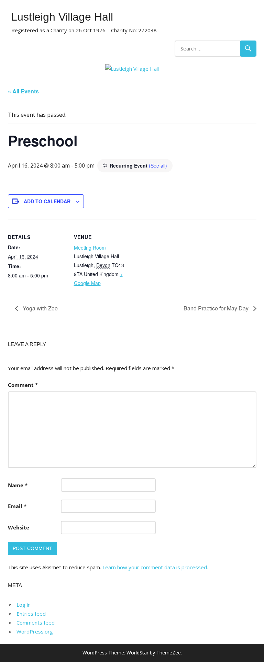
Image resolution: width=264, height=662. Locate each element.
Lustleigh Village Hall (62, 17)
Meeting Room (90, 247)
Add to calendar (47, 201)
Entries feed (31, 613)
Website (18, 527)
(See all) (158, 165)
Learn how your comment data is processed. (155, 567)
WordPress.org (34, 631)
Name (18, 485)
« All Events (23, 91)
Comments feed (35, 622)
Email (17, 506)
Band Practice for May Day (217, 308)
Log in (23, 604)
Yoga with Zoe (39, 308)
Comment (23, 384)
